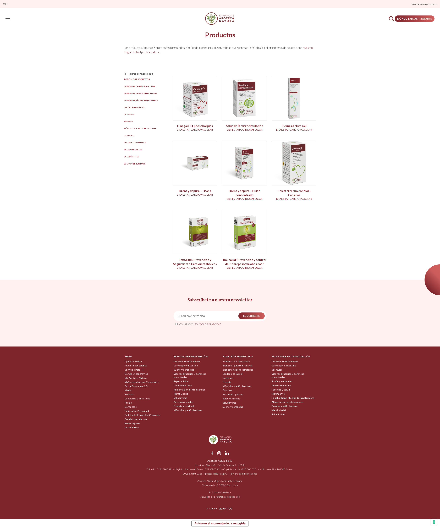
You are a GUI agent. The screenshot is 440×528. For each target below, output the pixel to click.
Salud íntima (131, 156)
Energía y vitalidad (184, 406)
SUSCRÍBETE (251, 315)
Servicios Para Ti (134, 369)
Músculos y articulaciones (140, 128)
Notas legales (132, 423)
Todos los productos (137, 79)
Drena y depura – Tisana (195, 191)
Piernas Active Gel (294, 126)
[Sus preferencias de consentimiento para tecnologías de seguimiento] (434, 522)
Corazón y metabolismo (187, 361)
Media (128, 390)
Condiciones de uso (136, 419)
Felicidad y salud (281, 389)
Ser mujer (277, 369)
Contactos (131, 406)
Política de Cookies (219, 492)
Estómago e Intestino (284, 365)
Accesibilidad (132, 427)
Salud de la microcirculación (244, 126)
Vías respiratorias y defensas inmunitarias (190, 375)
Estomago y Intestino (186, 365)
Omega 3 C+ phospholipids (195, 126)
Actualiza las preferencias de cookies (220, 496)
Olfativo (129, 135)
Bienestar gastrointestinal (140, 93)
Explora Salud (181, 381)
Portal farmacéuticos (424, 4)
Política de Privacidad (208, 324)
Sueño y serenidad (134, 163)
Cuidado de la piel (134, 107)
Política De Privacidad (137, 410)
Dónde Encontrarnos (414, 18)
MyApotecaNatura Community (142, 382)
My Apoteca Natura (136, 377)
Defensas (129, 114)
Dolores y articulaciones (285, 406)
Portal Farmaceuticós (136, 386)
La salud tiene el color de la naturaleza (293, 397)
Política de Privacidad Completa (142, 415)
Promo (128, 402)
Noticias (129, 394)
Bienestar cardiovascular (139, 86)
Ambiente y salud (281, 385)
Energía (128, 121)
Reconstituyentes (135, 142)
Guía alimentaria (183, 385)
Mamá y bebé (181, 393)
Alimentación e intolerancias (190, 389)
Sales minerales (133, 149)
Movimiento (278, 393)
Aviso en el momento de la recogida (220, 523)
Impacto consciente (136, 365)
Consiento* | (200, 324)
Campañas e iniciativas (137, 398)
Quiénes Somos (133, 361)
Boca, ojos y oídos (184, 401)
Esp (5, 4)
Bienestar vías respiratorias (141, 100)
